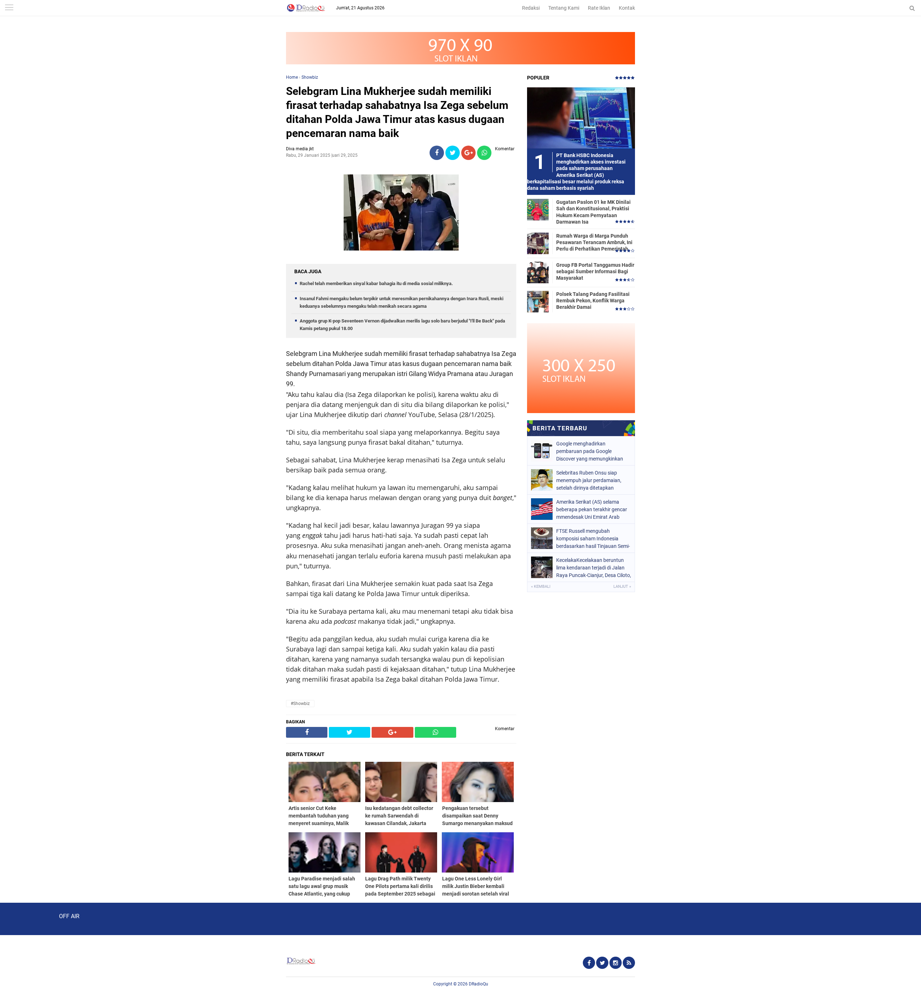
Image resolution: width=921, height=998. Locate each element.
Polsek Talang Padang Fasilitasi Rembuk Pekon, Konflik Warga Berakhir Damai (593, 300)
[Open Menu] (9, 8)
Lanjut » (622, 586)
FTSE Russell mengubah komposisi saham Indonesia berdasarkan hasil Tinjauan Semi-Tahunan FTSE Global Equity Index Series (593, 538)
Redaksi (531, 8)
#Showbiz (300, 703)
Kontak (627, 8)
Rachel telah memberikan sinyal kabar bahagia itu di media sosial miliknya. (376, 283)
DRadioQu (478, 983)
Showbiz (309, 77)
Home (292, 77)
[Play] (23, 918)
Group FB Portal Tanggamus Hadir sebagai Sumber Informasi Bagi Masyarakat (595, 271)
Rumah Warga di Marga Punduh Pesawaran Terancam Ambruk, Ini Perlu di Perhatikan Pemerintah (594, 242)
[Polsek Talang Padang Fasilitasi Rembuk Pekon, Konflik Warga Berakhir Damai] (538, 301)
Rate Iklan (599, 8)
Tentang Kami (563, 8)
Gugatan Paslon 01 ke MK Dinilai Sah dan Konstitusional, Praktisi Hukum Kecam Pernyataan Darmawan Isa (593, 212)
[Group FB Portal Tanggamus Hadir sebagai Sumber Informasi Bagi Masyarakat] (538, 272)
